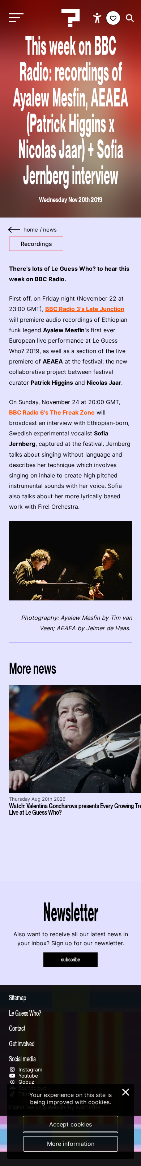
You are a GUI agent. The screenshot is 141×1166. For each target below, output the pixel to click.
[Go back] (14, 230)
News (50, 230)
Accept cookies (70, 1124)
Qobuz (25, 1082)
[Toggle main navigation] (14, 18)
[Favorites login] (113, 18)
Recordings (36, 243)
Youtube (27, 1076)
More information (70, 1143)
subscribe (70, 959)
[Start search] (128, 18)
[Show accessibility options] (98, 18)
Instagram (29, 1069)
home (31, 230)
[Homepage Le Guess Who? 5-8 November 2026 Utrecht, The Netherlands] (70, 18)
